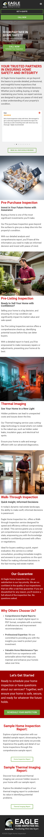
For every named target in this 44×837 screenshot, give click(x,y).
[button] (40, 3)
